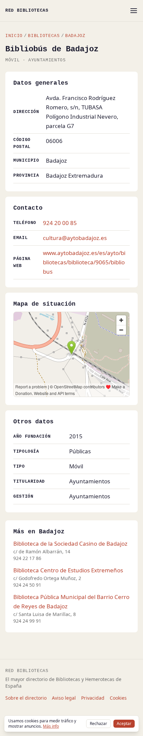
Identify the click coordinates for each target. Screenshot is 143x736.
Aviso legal (64, 698)
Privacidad (92, 698)
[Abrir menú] (133, 10)
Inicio (14, 35)
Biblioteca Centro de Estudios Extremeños (68, 570)
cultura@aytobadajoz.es (75, 238)
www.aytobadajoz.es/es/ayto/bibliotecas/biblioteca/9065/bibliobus (84, 262)
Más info (51, 726)
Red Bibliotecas (27, 10)
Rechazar (98, 723)
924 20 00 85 (60, 223)
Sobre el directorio (26, 698)
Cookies (118, 698)
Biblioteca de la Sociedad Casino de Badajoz (70, 543)
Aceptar (124, 723)
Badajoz (75, 35)
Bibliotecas (44, 35)
